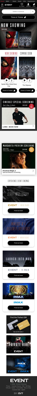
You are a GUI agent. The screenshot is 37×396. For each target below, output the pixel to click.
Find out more (18, 210)
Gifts (24, 1)
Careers (13, 388)
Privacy (8, 386)
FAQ (23, 386)
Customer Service (16, 386)
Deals (19, 1)
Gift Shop (28, 386)
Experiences (31, 1)
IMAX (7, 1)
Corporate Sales (16, 389)
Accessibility (19, 388)
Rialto (14, 1)
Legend (23, 389)
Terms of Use (27, 388)
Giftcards (8, 388)
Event (2, 1)
